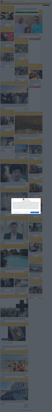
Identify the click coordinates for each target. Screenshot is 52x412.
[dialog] (26, 206)
